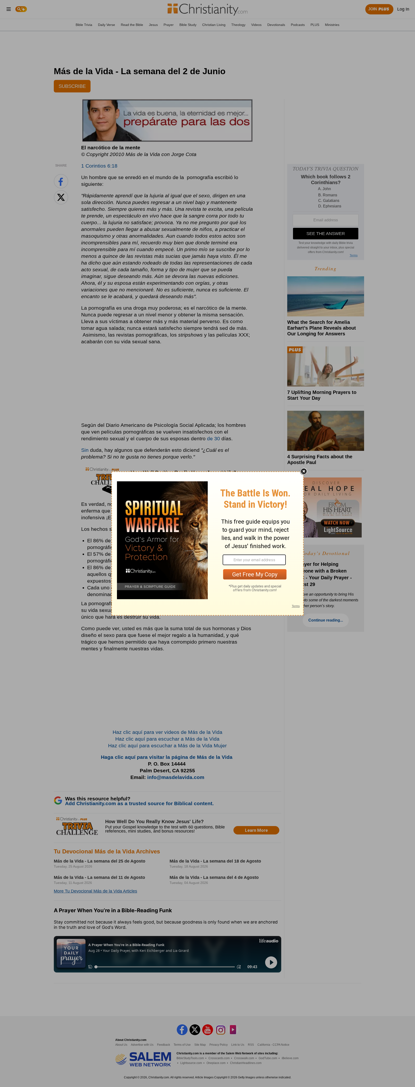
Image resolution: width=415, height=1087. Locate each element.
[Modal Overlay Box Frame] (207, 543)
